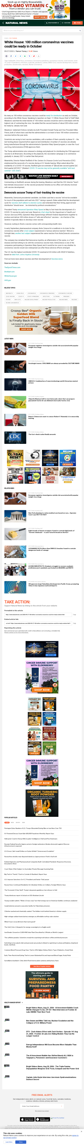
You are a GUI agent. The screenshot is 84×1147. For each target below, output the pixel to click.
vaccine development (64, 62)
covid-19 (21, 296)
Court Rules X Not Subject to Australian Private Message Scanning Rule (28, 869)
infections (24, 62)
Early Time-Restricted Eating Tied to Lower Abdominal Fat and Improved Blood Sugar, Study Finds (37, 955)
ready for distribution (54, 116)
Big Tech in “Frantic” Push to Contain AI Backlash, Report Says (25, 874)
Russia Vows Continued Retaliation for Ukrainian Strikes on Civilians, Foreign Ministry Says (35, 885)
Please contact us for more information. (16, 632)
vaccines (25, 64)
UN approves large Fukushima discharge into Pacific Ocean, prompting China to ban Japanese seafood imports (53, 585)
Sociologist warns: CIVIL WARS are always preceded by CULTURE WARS (53, 363)
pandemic (38, 62)
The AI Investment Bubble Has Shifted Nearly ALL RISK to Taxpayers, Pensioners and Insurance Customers (49, 1057)
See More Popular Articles (42, 966)
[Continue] (61, 1106)
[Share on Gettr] (34, 56)
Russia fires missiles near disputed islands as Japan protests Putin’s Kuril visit (30, 856)
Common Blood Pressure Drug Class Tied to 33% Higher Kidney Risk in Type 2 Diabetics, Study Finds (38, 950)
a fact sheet (45, 212)
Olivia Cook (40, 343)
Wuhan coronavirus (35, 64)
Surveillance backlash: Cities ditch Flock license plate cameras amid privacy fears (31, 960)
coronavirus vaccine (56, 61)
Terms (56, 1125)
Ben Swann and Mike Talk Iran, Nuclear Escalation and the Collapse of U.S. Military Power (50, 1022)
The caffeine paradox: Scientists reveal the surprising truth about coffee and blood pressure (35, 937)
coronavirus (28, 61)
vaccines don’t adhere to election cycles (26, 203)
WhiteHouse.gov (10, 276)
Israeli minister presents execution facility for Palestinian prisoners (27, 906)
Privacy (51, 1125)
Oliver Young (40, 379)
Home (6, 38)
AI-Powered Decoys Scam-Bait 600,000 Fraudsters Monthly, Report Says (29, 833)
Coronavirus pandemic (41, 61)
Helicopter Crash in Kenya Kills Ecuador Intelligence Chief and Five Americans (30, 839)
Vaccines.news (57, 259)
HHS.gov (7, 280)
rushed (45, 62)
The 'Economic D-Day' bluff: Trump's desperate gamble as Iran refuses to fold (30, 890)
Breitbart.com (9, 272)
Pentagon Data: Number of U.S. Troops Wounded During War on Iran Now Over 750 (32, 828)
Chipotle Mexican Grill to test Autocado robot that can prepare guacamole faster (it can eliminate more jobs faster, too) (51, 399)
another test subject (23, 233)
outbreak (31, 62)
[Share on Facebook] (11, 56)
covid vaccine (68, 61)
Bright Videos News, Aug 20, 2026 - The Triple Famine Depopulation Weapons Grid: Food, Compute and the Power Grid (52, 1067)
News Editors (40, 414)
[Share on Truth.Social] (29, 56)
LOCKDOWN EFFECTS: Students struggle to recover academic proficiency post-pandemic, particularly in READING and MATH (50, 567)
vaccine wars (16, 64)
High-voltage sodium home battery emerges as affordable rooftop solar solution (31, 916)
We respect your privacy (42, 1111)
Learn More (9, 1142)
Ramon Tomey (21, 51)
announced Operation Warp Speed (30, 210)
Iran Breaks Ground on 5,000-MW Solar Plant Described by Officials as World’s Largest (33, 932)
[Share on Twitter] (16, 56)
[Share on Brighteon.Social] (6, 56)
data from (25, 255)
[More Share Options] (39, 56)
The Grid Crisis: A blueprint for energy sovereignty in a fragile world (27, 927)
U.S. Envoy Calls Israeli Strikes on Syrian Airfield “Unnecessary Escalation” (29, 851)
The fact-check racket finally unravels (42, 434)
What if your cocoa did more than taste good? (19, 922)
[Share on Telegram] (20, 56)
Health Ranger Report (12, 1002)
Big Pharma (13, 38)
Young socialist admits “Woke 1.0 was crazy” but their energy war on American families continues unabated (40, 901)
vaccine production (48, 299)
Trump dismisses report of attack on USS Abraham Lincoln (24, 895)
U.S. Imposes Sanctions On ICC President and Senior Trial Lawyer (26, 879)
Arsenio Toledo (40, 361)
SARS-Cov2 (52, 62)
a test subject (29, 231)
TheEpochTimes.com (12, 267)
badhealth (11, 61)
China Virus (20, 61)
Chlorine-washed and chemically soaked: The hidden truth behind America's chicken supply (35, 911)
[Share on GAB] (25, 56)
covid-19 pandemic (13, 62)
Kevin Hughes (40, 396)
